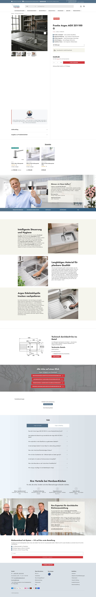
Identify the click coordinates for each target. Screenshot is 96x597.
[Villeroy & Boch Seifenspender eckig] (48, 153)
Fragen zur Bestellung (59, 425)
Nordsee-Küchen (16, 592)
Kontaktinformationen (76, 582)
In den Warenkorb (74, 62)
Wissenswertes (76, 10)
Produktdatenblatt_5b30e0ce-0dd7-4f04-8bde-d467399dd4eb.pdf (47, 382)
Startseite (12, 13)
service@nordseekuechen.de (19, 578)
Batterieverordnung (38, 580)
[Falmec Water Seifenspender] (18, 153)
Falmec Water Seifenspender (17, 163)
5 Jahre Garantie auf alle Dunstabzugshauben (31, 1)
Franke (54, 31)
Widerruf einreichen (48, 564)
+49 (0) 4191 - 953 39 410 (18, 573)
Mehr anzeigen (56, 356)
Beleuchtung (52, 10)
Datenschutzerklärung (76, 584)
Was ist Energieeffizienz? (39, 578)
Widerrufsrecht (74, 578)
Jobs (36, 584)
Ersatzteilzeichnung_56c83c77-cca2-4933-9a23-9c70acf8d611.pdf (47, 375)
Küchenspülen (42, 10)
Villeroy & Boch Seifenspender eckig (47, 164)
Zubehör (68, 10)
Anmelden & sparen (47, 557)
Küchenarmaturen (31, 10)
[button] (84, 6)
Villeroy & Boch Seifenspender (32, 163)
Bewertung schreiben (48, 404)
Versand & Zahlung (75, 580)
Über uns (36, 573)
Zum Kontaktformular (15, 580)
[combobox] (49, 6)
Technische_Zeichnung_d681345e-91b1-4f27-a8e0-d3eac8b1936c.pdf (46, 386)
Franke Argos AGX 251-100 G (19, 13)
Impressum (74, 573)
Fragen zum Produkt (37, 425)
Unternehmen (37, 575)
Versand (58, 58)
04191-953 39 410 (71, 2)
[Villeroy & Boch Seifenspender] (33, 153)
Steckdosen (60, 10)
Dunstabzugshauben (19, 10)
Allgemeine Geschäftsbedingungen (78, 575)
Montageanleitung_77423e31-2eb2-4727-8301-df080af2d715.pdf (46, 379)
